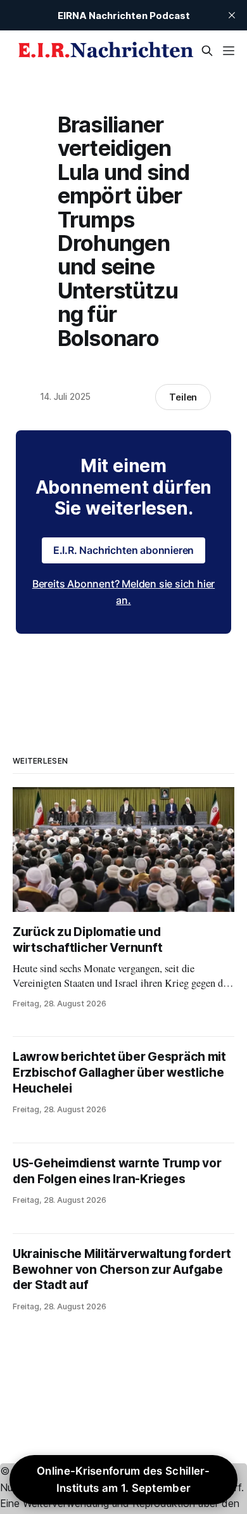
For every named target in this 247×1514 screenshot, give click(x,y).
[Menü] (228, 51)
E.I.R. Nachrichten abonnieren (123, 550)
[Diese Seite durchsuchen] (207, 51)
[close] (232, 15)
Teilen (183, 397)
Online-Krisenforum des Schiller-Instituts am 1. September (123, 1479)
